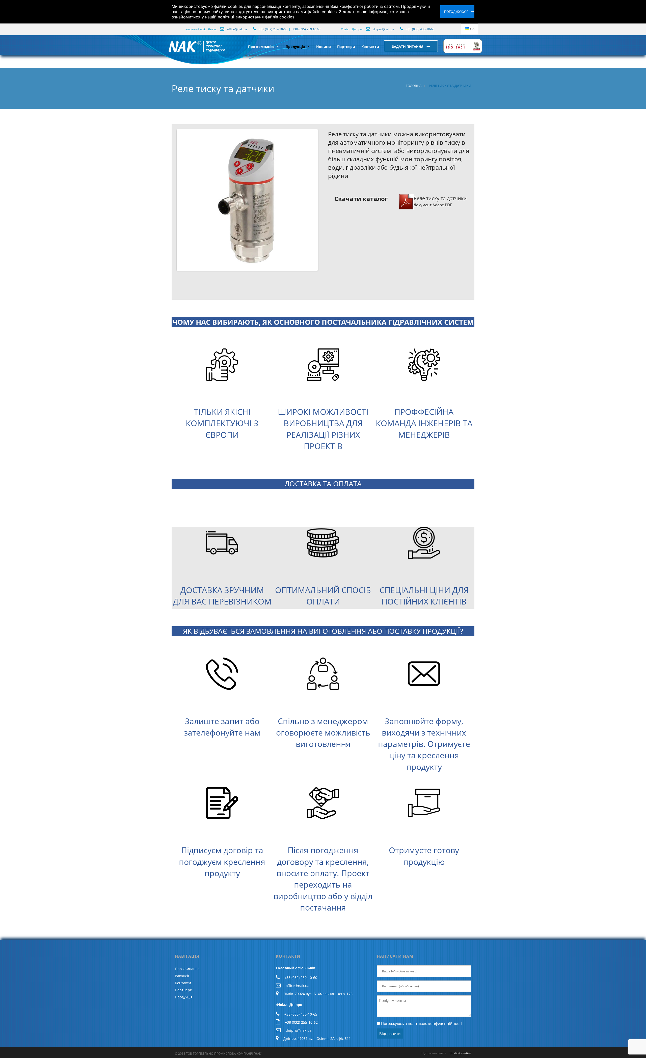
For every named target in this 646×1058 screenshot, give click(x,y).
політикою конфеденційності (435, 1023)
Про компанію (261, 46)
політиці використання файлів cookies (256, 16)
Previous (170, 200)
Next (324, 200)
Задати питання (408, 46)
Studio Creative (460, 1053)
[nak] (167, 50)
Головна (413, 86)
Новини (323, 46)
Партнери (346, 46)
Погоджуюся (456, 12)
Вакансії (182, 975)
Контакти (370, 46)
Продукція (295, 46)
